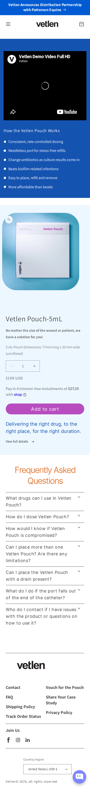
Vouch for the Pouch (65, 687)
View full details (17, 441)
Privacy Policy (59, 712)
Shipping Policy (20, 706)
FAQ (9, 697)
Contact (13, 687)
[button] (8, 24)
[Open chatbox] (79, 777)
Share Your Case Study (61, 700)
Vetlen (11, 781)
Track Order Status (23, 716)
